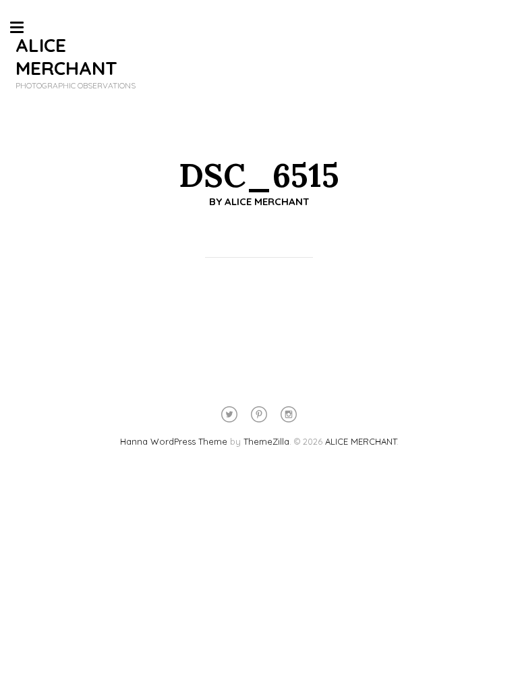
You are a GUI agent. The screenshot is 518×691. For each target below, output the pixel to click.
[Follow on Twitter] (229, 414)
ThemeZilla (266, 441)
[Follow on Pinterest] (259, 414)
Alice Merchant (267, 201)
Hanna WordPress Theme (173, 441)
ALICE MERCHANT (66, 56)
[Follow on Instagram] (289, 414)
